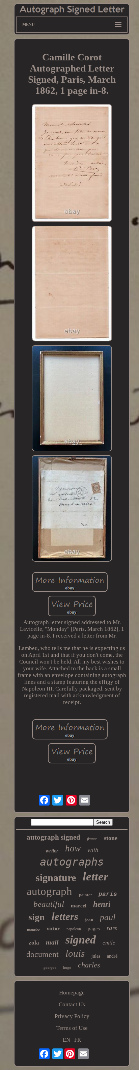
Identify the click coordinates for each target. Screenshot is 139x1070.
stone (110, 838)
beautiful (48, 903)
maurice (33, 930)
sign (36, 917)
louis (75, 953)
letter (95, 876)
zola (34, 942)
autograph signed (53, 837)
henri (101, 904)
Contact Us (72, 1004)
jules (95, 956)
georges (50, 967)
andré (112, 956)
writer (52, 850)
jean (89, 919)
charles (89, 965)
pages (94, 928)
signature (56, 877)
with (93, 849)
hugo (67, 967)
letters (65, 916)
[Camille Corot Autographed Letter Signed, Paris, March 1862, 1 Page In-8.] (72, 164)
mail (52, 942)
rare (112, 927)
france (92, 839)
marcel (78, 905)
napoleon (73, 929)
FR (77, 1040)
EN (66, 1040)
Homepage (72, 992)
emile (109, 942)
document (42, 954)
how (73, 848)
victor (53, 928)
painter (85, 894)
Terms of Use (72, 1028)
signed (80, 939)
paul (107, 917)
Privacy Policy (72, 1016)
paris (108, 894)
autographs (72, 861)
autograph (49, 891)
